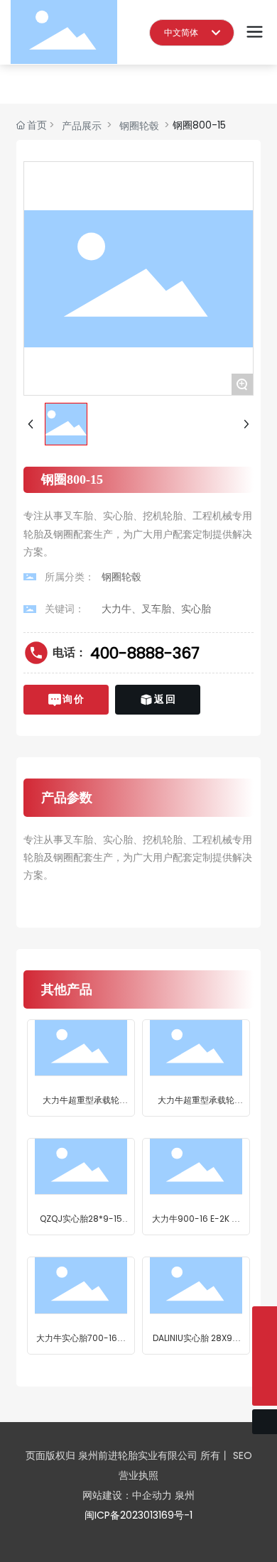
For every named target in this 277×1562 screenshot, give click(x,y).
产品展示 (82, 126)
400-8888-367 (145, 653)
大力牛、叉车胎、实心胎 (156, 609)
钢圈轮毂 (139, 126)
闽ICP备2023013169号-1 (138, 1515)
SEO (242, 1455)
